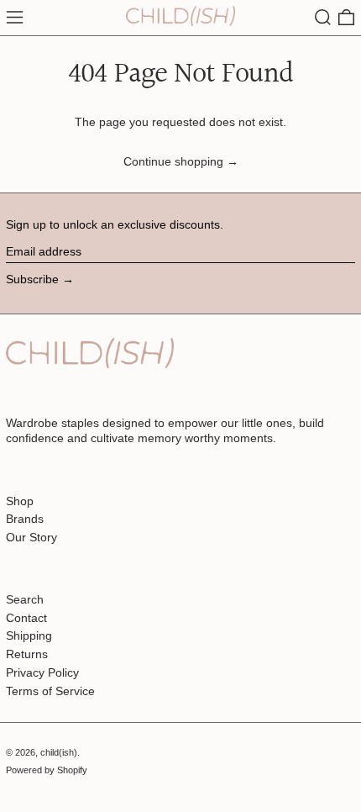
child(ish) (58, 752)
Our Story (31, 537)
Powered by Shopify (46, 770)
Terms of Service (50, 691)
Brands (25, 518)
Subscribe (32, 279)
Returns (27, 654)
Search (25, 599)
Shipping (29, 635)
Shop (20, 501)
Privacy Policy (42, 672)
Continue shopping (173, 161)
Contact (26, 618)
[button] (323, 17)
